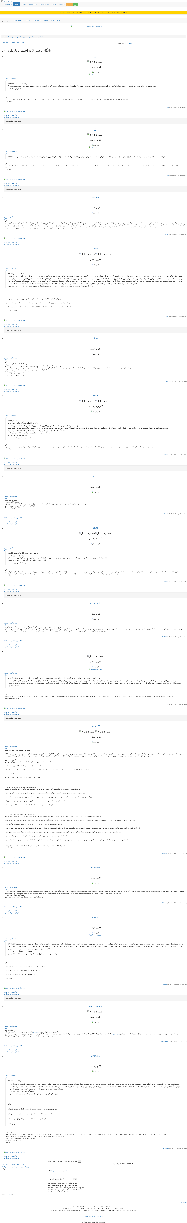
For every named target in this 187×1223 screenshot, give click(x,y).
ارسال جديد (6, 42)
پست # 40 (22, 857)
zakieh (95, 197)
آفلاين (5, 80)
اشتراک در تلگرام (9, 117)
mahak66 (95, 726)
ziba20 (95, 476)
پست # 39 (22, 708)
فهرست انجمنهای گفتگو (19, 37)
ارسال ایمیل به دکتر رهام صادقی (93, 1216)
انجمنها (17, 4)
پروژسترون (36, 1032)
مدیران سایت (37, 20)
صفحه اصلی (8, 4)
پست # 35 (22, 458)
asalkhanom (95, 1006)
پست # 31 (22, 179)
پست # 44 (22, 1152)
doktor (95, 917)
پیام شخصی (7, 78)
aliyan (95, 395)
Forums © (184, 1202)
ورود (75, 5)
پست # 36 (22, 517)
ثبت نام (69, 5)
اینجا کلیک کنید (64, 12)
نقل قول (16, 117)
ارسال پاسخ (15, 42)
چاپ (23, 42)
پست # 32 (22, 238)
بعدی (130, 43)
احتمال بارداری (41, 37)
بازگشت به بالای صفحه (10, 115)
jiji (95, 56)
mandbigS (95, 603)
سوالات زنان (31, 37)
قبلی (115, 43)
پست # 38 (22, 640)
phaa (95, 338)
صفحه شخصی (33, 4)
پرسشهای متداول (18, 20)
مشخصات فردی (55, 20)
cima (95, 248)
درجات (46, 20)
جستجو (24, 4)
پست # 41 (22, 907)
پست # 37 (22, 585)
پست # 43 (22, 1046)
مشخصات (14, 78)
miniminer (95, 867)
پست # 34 (22, 385)
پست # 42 (22, 988)
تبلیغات (54, 4)
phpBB (10, 1195)
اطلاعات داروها (44, 4)
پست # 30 (22, 111)
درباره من (61, 4)
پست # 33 (22, 320)
